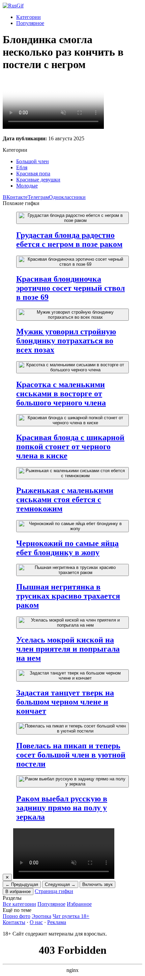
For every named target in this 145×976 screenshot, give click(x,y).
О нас (36, 922)
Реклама (56, 922)
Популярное (30, 23)
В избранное (18, 891)
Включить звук (97, 884)
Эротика (41, 916)
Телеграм (38, 197)
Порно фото (16, 916)
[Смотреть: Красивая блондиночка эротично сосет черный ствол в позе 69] (72, 262)
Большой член (32, 161)
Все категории (19, 904)
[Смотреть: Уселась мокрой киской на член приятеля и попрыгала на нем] (72, 622)
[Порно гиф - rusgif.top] (13, 5)
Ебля (21, 167)
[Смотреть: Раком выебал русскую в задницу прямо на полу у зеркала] (72, 781)
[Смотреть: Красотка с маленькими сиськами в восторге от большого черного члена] (72, 367)
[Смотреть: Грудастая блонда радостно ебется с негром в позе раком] (72, 218)
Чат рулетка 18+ (71, 916)
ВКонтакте (15, 197)
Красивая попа (33, 173)
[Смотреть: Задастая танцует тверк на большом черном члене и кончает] (72, 675)
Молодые (27, 186)
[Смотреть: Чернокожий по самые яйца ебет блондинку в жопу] (72, 526)
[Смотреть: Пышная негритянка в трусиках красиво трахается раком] (72, 570)
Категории (28, 17)
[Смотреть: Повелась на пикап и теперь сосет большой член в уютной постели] (72, 728)
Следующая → (60, 884)
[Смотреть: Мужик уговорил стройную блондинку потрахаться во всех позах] (72, 315)
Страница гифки (54, 891)
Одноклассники (67, 197)
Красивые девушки (38, 179)
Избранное (79, 904)
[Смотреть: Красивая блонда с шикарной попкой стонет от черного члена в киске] (72, 420)
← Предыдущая (21, 884)
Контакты (14, 922)
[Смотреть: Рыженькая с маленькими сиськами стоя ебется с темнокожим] (72, 473)
